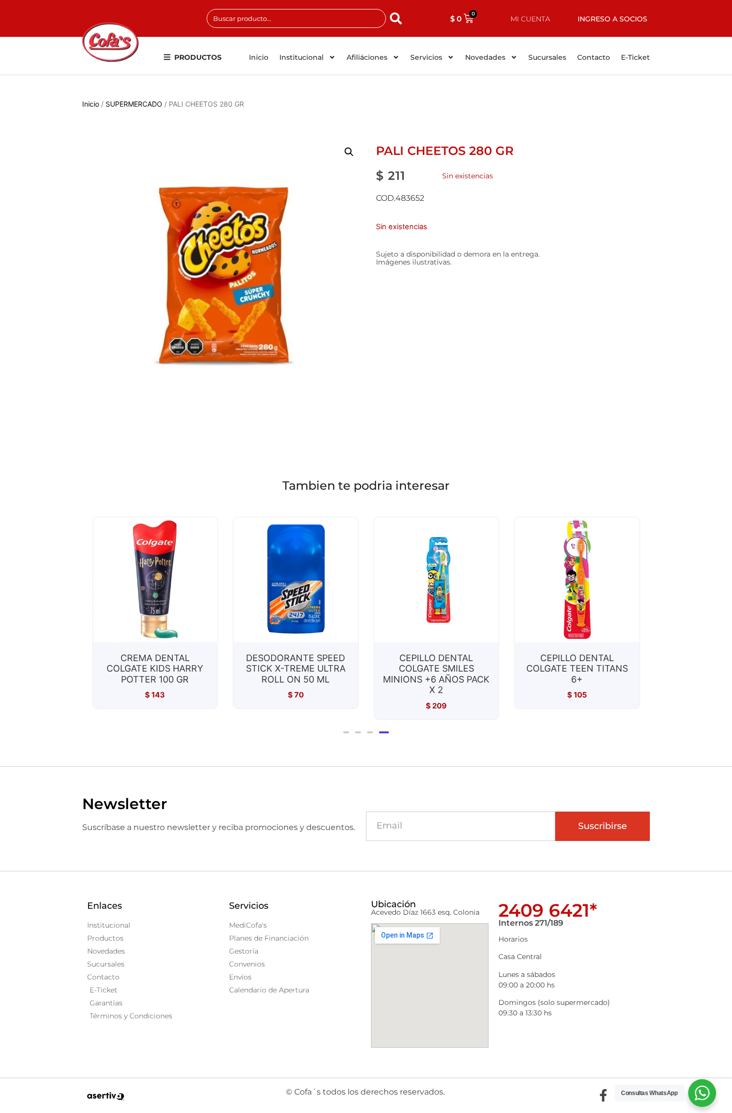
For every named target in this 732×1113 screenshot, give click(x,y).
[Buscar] (398, 18)
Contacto (593, 57)
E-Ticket (635, 57)
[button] (349, 152)
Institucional (301, 57)
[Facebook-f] (603, 1095)
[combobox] (296, 18)
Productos (198, 57)
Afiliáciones (367, 57)
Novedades (485, 57)
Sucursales (547, 57)
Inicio (258, 57)
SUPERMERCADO (134, 104)
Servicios (426, 57)
